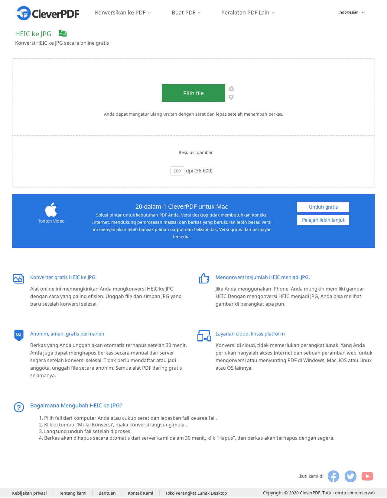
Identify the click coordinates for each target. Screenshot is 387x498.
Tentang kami (72, 493)
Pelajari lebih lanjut (323, 220)
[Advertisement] (265, 36)
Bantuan (107, 493)
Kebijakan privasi (29, 493)
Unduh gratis (323, 207)
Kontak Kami (140, 493)
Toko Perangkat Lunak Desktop (196, 493)
